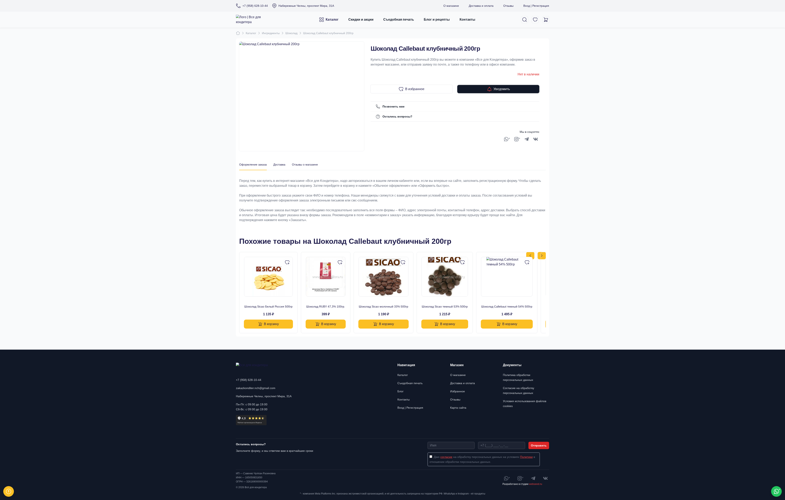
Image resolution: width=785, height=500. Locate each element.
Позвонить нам (393, 106)
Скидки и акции (360, 19)
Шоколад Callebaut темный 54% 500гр (506, 306)
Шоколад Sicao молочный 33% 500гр (383, 306)
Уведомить (501, 89)
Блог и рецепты (437, 19)
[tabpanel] (392, 196)
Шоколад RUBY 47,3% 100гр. (325, 306)
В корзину (271, 324)
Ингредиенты (271, 33)
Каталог (332, 19)
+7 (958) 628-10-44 (248, 379)
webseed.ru (535, 484)
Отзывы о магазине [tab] (305, 164)
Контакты (467, 19)
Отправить (539, 445)
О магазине (451, 5)
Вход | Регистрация (536, 5)
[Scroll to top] (8, 491)
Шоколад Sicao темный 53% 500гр (445, 306)
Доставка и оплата (481, 5)
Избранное (457, 391)
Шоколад (291, 33)
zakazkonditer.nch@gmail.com (255, 388)
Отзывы (508, 5)
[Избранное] (535, 19)
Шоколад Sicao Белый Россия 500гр (268, 306)
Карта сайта (458, 407)
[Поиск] (524, 19)
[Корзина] (546, 19)
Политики (526, 457)
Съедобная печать (398, 19)
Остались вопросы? (397, 116)
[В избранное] (287, 262)
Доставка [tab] (279, 164)
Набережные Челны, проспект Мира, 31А (264, 396)
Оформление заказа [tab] (253, 164)
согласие (446, 457)
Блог (400, 391)
